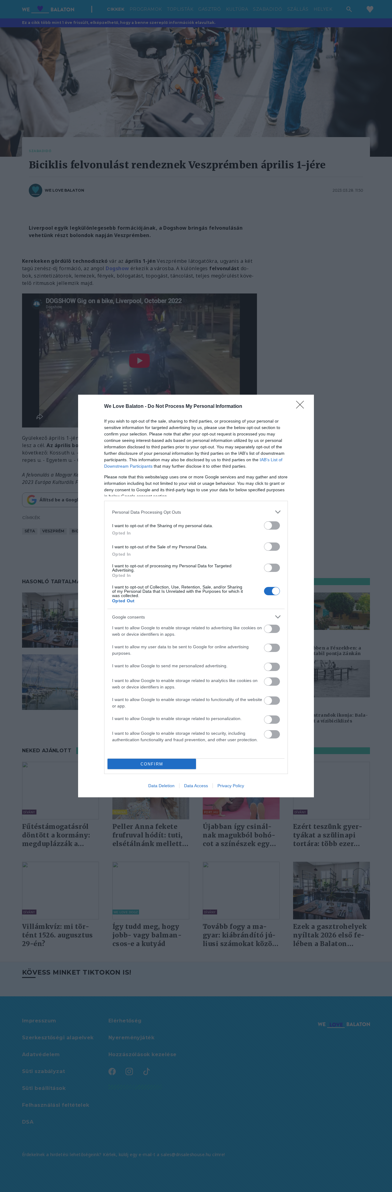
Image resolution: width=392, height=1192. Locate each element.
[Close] (302, 406)
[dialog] (196, 596)
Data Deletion (161, 785)
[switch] (272, 525)
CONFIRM (152, 764)
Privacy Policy (230, 785)
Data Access (196, 785)
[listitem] (196, 512)
